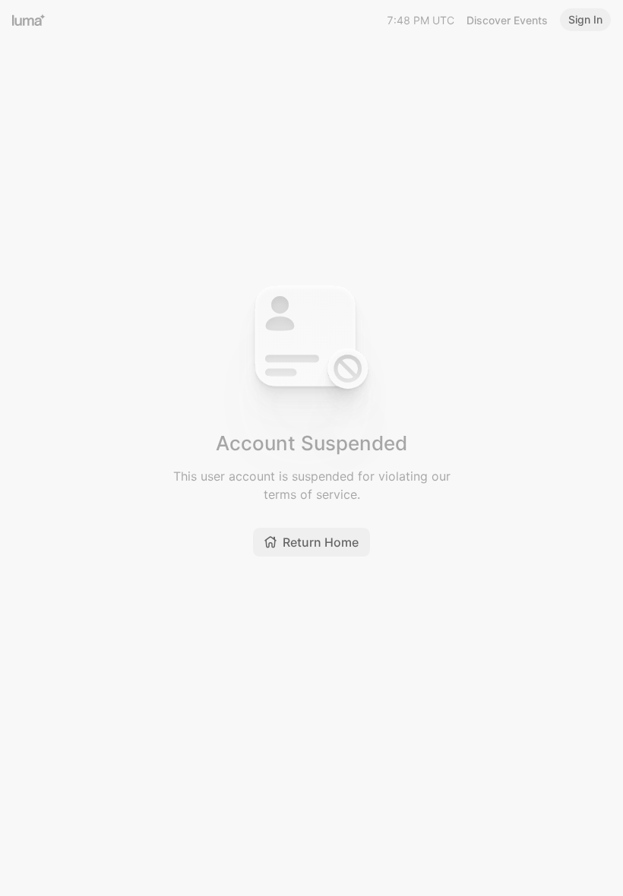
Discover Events (507, 20)
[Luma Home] (29, 19)
